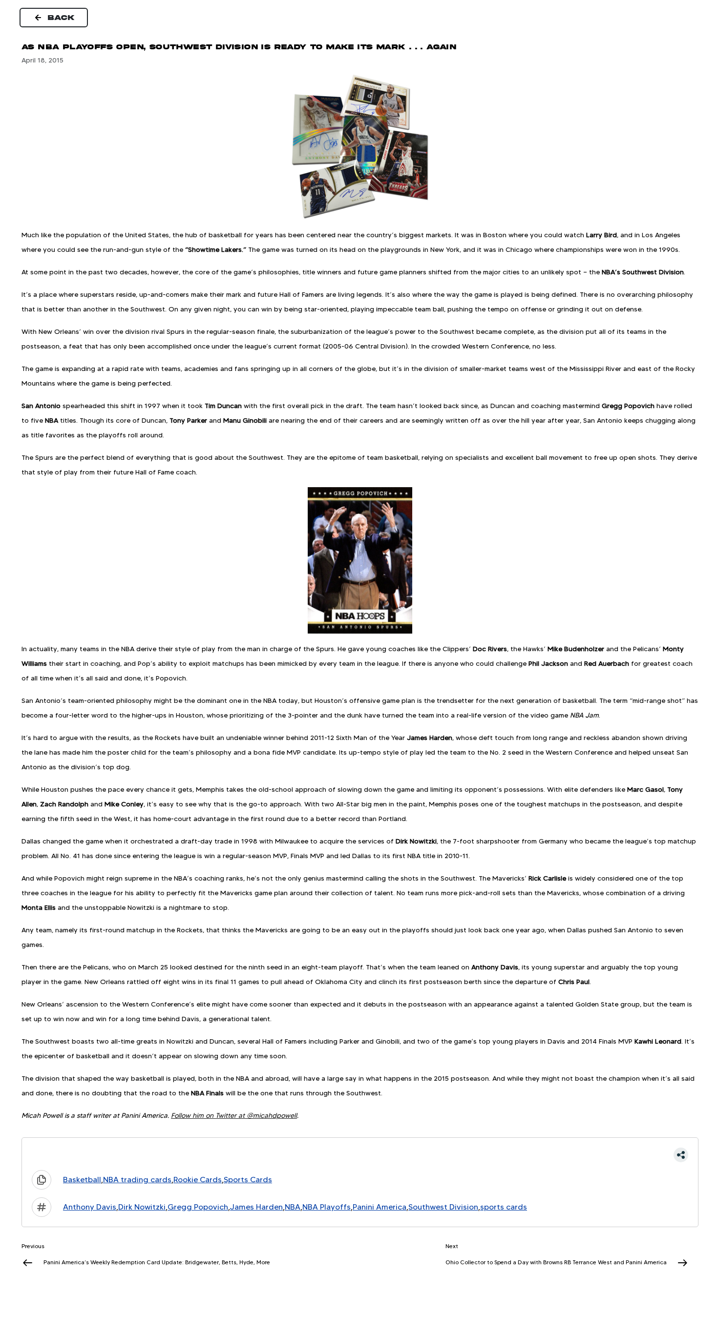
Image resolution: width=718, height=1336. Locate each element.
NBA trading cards (137, 1179)
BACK (61, 17)
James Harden (256, 1207)
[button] (360, 1155)
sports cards (503, 1207)
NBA (292, 1207)
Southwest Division (443, 1207)
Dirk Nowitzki (142, 1207)
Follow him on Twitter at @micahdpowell (234, 1115)
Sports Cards (248, 1179)
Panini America (379, 1207)
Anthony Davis (89, 1207)
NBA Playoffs (326, 1207)
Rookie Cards (197, 1179)
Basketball (82, 1179)
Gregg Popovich (198, 1207)
